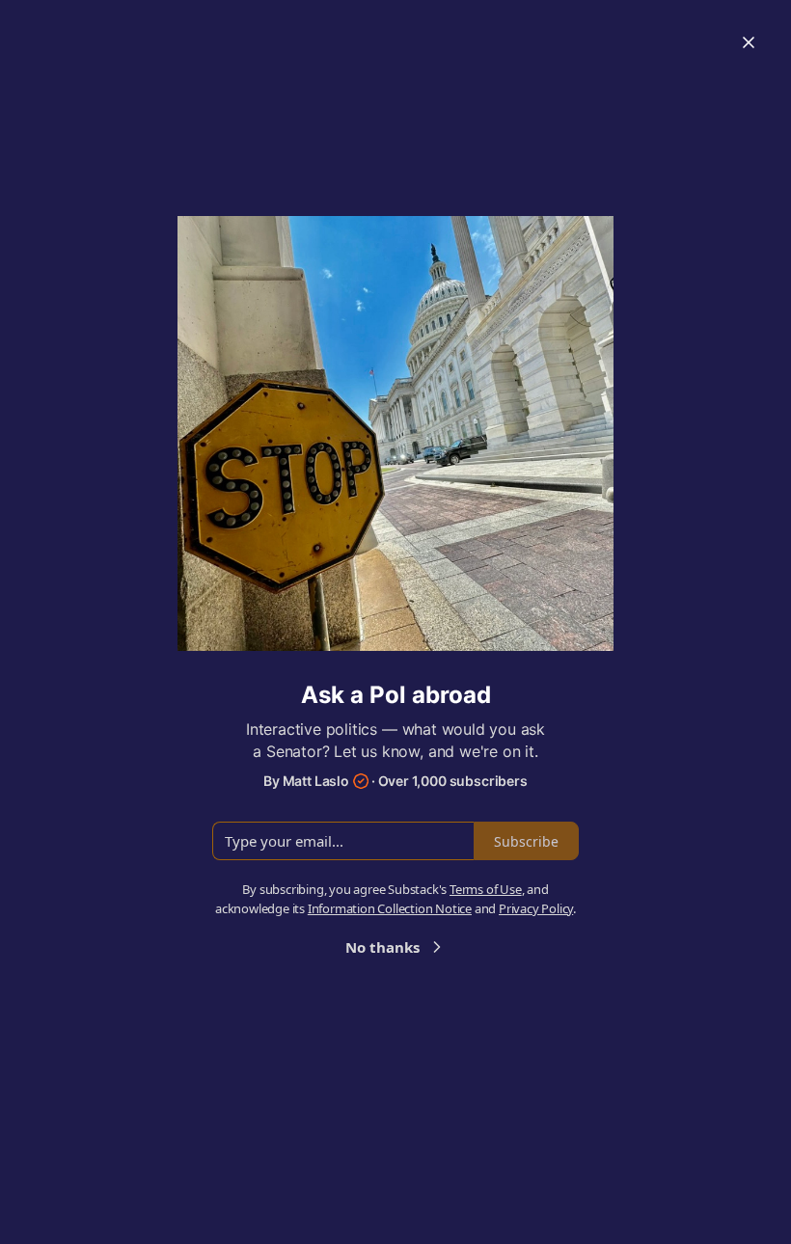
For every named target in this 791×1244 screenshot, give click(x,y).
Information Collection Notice (390, 908)
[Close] (748, 42)
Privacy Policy (536, 908)
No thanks (382, 947)
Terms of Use (486, 889)
